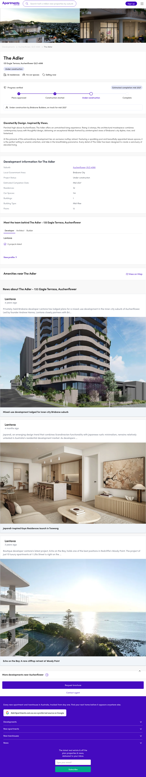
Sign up (131, 3)
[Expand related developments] (139, 671)
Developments (8, 46)
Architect (20, 230)
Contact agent (73, 692)
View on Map (135, 274)
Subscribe (73, 769)
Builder (30, 230)
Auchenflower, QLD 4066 (29, 46)
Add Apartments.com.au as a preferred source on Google (37, 712)
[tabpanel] (73, 248)
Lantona (8, 238)
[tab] (9, 230)
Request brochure (73, 685)
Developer (9, 230)
